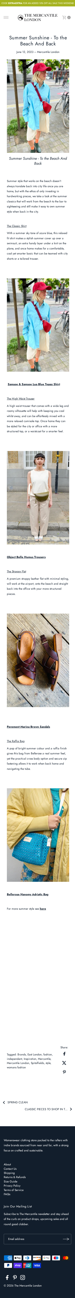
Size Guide (10, 1181)
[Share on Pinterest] (64, 1072)
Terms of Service (14, 1190)
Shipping (9, 1173)
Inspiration (30, 1059)
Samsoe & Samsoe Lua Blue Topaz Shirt (34, 384)
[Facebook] (7, 1278)
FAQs (7, 1194)
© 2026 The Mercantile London (23, 1285)
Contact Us (10, 1169)
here (43, 909)
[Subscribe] (66, 1239)
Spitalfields (37, 1063)
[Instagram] (22, 1278)
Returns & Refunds (15, 1177)
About (7, 1164)
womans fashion (16, 1067)
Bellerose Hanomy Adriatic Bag (27, 894)
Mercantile (44, 1059)
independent (14, 1059)
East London (35, 1054)
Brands (22, 1054)
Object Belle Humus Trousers (26, 557)
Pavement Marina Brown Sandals (28, 727)
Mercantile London (18, 1063)
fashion (47, 1054)
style (48, 1063)
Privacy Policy (12, 1185)
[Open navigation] (6, 17)
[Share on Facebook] (64, 1053)
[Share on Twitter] (64, 1062)
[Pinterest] (14, 1278)
